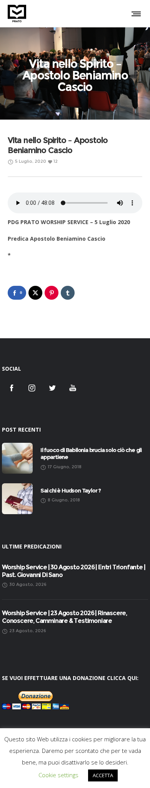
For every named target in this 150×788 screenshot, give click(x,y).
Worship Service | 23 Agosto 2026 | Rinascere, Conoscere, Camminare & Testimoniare (64, 616)
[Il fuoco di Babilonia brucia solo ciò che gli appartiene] (17, 458)
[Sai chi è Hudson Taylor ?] (17, 498)
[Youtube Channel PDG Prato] (72, 387)
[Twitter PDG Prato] (52, 387)
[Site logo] (17, 13)
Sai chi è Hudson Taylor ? (70, 490)
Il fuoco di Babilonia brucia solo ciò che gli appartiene (91, 453)
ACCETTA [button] (103, 775)
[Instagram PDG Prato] (32, 387)
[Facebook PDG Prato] (11, 387)
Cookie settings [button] (58, 775)
